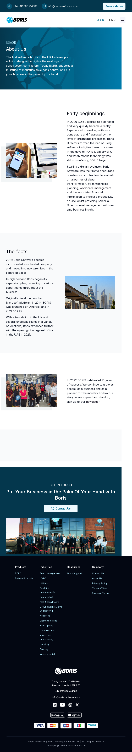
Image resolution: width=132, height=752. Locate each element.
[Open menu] (122, 20)
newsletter (93, 401)
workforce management (95, 188)
